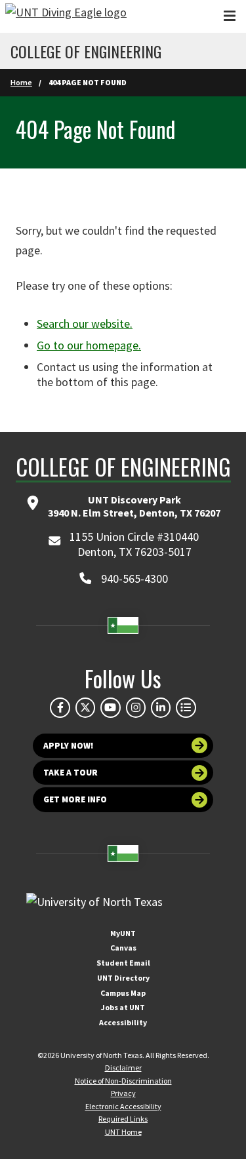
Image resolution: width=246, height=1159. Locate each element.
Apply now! (68, 745)
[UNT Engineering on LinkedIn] (161, 707)
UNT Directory (123, 978)
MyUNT (123, 933)
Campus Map (123, 993)
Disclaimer (123, 1067)
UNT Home (123, 1132)
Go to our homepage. (89, 345)
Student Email (123, 963)
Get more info (75, 799)
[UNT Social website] (185, 707)
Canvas (123, 948)
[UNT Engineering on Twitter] (85, 707)
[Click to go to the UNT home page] (66, 16)
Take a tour (70, 772)
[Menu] (230, 16)
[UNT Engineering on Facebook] (60, 707)
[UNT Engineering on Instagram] (136, 707)
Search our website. (85, 323)
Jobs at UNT (123, 1007)
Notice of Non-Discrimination (123, 1081)
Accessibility (123, 1022)
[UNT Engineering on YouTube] (110, 707)
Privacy (123, 1093)
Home (21, 82)
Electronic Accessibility (123, 1106)
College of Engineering (85, 51)
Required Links (123, 1119)
